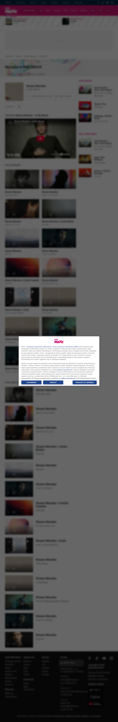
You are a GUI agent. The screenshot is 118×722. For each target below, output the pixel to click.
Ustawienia (31, 382)
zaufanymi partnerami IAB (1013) (39, 347)
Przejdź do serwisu (85, 382)
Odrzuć (53, 382)
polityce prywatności (65, 370)
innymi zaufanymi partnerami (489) (65, 347)
